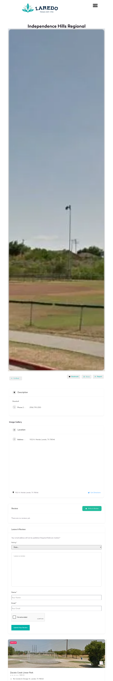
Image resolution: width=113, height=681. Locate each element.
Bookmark (74, 377)
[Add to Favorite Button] (101, 663)
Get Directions (95, 493)
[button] (95, 6)
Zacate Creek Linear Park (21, 672)
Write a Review (93, 508)
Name (14, 592)
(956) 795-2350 (35, 407)
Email (13, 603)
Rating (14, 542)
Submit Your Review (20, 628)
